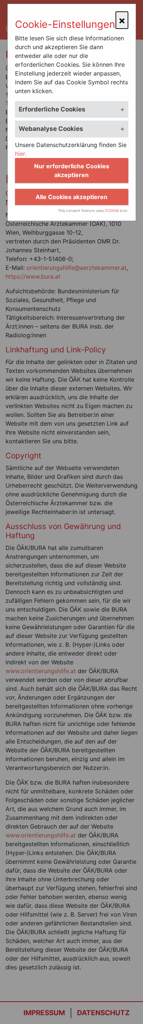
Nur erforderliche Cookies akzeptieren (71, 170)
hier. (20, 153)
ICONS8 (112, 210)
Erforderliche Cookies (52, 109)
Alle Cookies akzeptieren (71, 197)
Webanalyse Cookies (51, 128)
